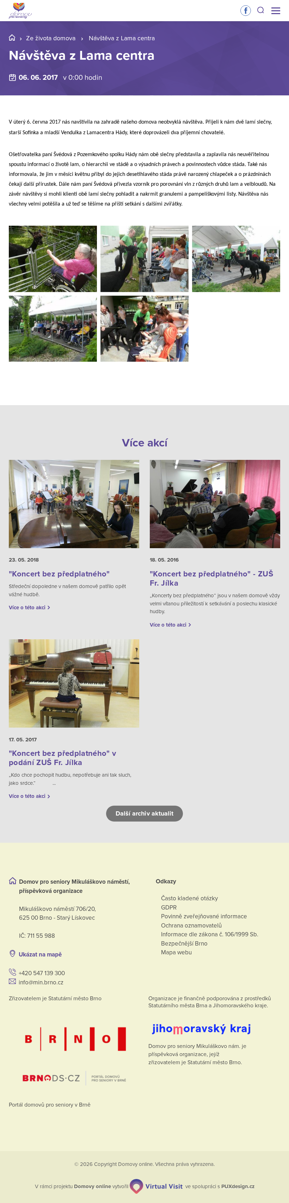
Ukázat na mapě (40, 954)
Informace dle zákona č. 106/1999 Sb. (209, 934)
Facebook (245, 10)
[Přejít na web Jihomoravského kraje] (214, 1024)
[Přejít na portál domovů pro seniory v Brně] (75, 1049)
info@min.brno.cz (41, 982)
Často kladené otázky (189, 898)
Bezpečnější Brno (184, 943)
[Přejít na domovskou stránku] (20, 11)
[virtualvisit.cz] (156, 1186)
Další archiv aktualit (145, 813)
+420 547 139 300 (42, 973)
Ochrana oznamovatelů (191, 925)
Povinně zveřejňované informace (204, 916)
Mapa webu (176, 952)
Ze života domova (50, 38)
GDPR (169, 907)
